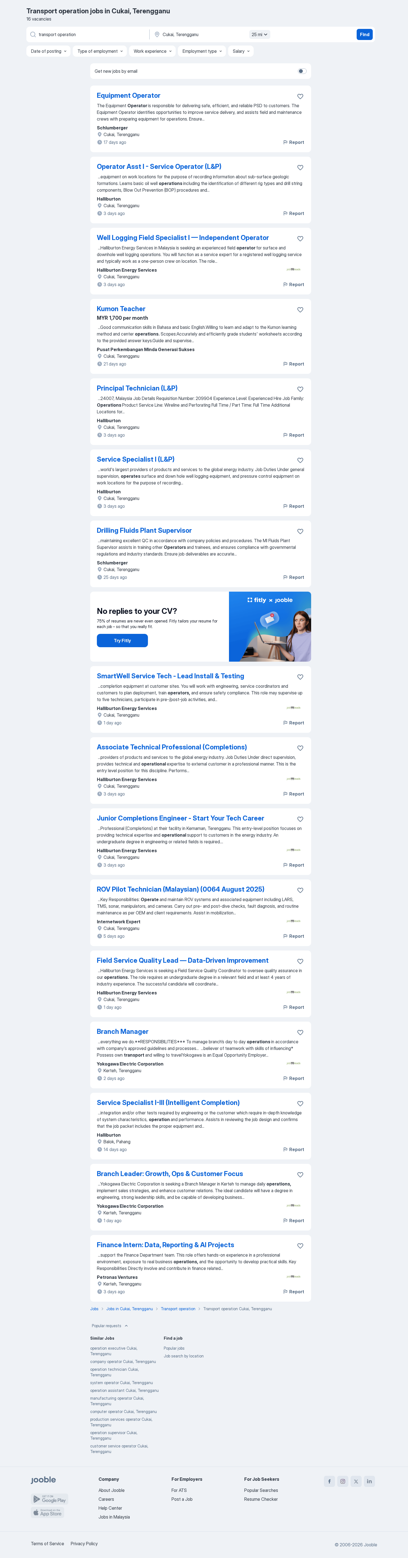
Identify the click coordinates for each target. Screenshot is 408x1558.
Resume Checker (261, 1499)
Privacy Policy (84, 1543)
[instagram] (342, 1481)
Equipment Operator (128, 95)
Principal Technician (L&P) (137, 388)
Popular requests (106, 1325)
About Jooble (112, 1490)
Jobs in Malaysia (114, 1517)
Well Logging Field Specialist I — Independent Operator (183, 238)
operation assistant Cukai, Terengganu (124, 1390)
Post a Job (182, 1499)
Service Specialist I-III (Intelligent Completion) (168, 1103)
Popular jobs (174, 1348)
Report (296, 142)
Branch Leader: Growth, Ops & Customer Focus (170, 1174)
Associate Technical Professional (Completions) (172, 747)
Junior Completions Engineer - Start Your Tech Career (180, 818)
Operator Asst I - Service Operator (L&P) (159, 166)
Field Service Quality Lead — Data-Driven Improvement (183, 960)
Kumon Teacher (121, 309)
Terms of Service (47, 1543)
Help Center (110, 1508)
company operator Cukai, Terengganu (123, 1361)
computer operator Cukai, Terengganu (123, 1411)
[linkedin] (369, 1481)
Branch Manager (122, 1031)
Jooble (370, 1544)
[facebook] (329, 1481)
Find (364, 34)
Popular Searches (261, 1490)
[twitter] (356, 1481)
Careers (106, 1499)
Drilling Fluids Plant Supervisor (144, 530)
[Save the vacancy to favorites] (300, 96)
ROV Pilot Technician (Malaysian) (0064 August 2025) (181, 889)
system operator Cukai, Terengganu (121, 1382)
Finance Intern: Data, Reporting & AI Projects (165, 1245)
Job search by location (184, 1356)
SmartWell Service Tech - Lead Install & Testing (170, 676)
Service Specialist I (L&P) (136, 459)
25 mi (257, 34)
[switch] (302, 71)
